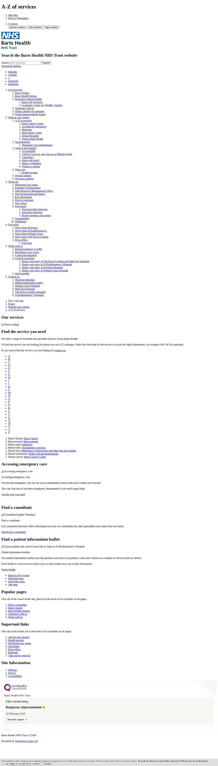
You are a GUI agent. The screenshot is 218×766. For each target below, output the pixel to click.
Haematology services (33, 447)
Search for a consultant (13, 532)
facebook (13, 81)
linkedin (12, 71)
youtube (12, 74)
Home (11, 303)
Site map (13, 15)
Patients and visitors (18, 307)
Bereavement (31, 441)
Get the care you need (13, 494)
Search (5, 62)
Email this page (16, 581)
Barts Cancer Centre (35, 456)
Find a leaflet (8, 569)
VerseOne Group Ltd (26, 741)
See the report (15, 719)
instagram (13, 84)
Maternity (27, 444)
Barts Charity (31, 438)
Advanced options (11, 66)
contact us (60, 350)
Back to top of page (18, 575)
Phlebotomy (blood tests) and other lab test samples (48, 450)
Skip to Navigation (18, 18)
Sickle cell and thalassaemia (43, 453)
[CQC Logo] (15, 690)
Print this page (16, 578)
